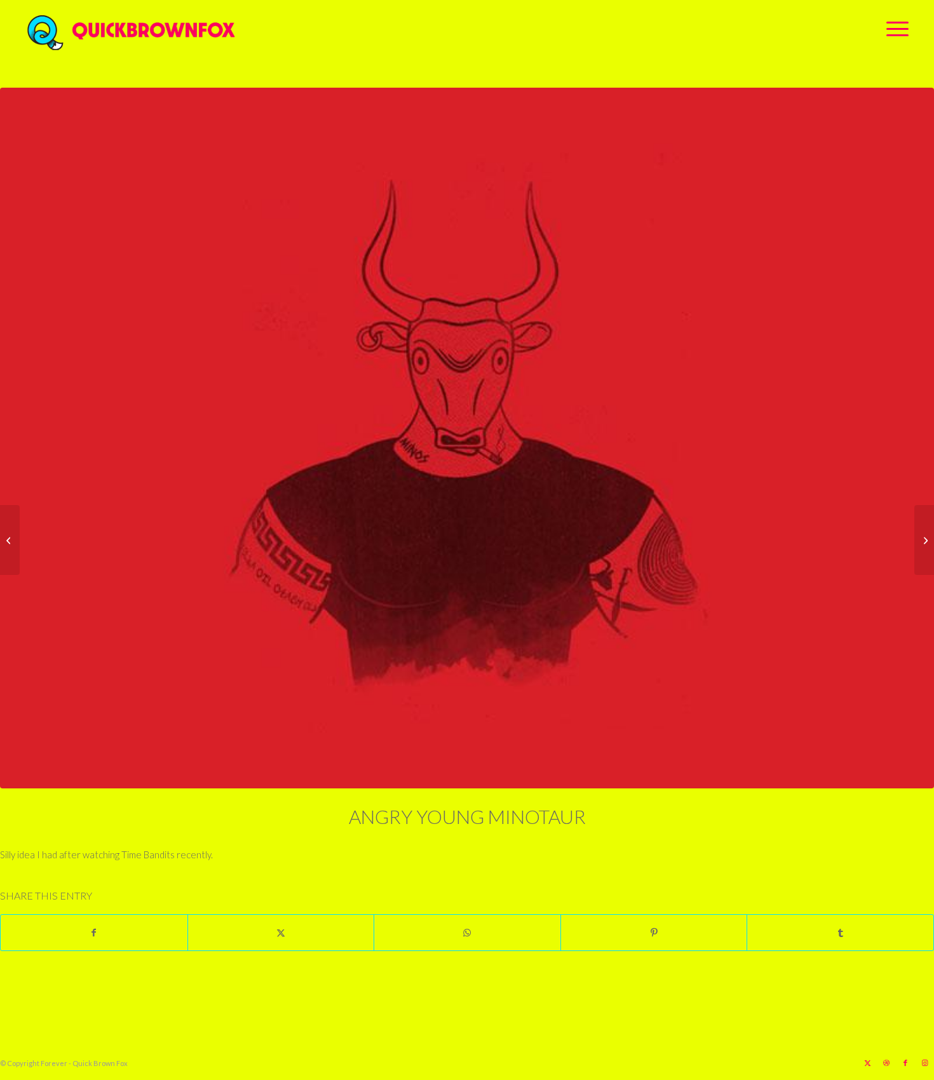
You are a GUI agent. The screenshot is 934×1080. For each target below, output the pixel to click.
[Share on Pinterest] (654, 932)
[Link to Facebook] (905, 1062)
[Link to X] (867, 1062)
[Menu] (893, 28)
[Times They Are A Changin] (10, 540)
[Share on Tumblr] (840, 932)
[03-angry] (467, 438)
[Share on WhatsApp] (467, 932)
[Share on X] (281, 932)
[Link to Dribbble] (886, 1062)
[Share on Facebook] (94, 932)
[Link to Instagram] (924, 1062)
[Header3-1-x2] (201, 28)
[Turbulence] (924, 540)
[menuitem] (893, 28)
